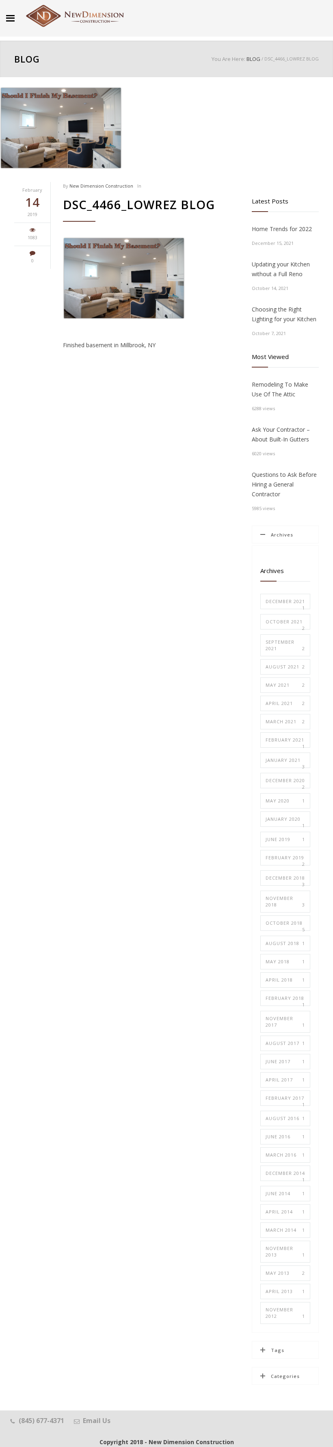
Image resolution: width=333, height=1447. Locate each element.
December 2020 (285, 782)
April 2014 (285, 1212)
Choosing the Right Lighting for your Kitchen (284, 314)
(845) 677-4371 (41, 1420)
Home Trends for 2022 (282, 229)
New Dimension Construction (101, 186)
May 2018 (285, 961)
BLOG (27, 59)
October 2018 (285, 925)
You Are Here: (228, 59)
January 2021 (285, 762)
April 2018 (285, 980)
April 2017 (285, 1080)
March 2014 (285, 1230)
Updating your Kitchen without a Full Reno (281, 269)
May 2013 (285, 1273)
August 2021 (285, 667)
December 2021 (285, 603)
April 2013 (285, 1291)
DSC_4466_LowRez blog (139, 204)
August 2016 (285, 1118)
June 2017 (285, 1061)
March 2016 (285, 1155)
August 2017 (285, 1043)
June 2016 (285, 1136)
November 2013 (285, 1251)
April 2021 (285, 703)
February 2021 (285, 742)
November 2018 (285, 901)
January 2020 (285, 821)
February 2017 (285, 1100)
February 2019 (285, 859)
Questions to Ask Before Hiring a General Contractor (284, 484)
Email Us (96, 1420)
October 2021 (285, 624)
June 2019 (285, 839)
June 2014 (285, 1193)
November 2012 (285, 1312)
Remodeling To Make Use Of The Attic (280, 389)
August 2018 (285, 943)
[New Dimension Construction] (75, 16)
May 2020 (285, 801)
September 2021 (285, 645)
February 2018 (285, 1000)
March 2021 (285, 721)
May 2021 (285, 685)
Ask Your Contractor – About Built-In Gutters (281, 434)
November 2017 (285, 1021)
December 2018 (285, 880)
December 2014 (285, 1175)
